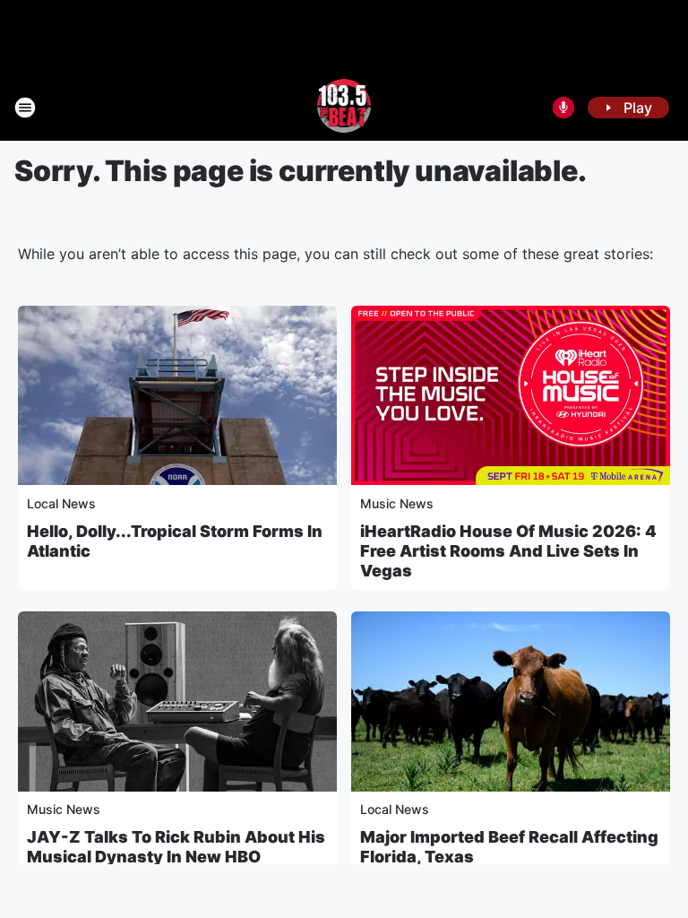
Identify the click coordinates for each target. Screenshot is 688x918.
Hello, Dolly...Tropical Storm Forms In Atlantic (174, 541)
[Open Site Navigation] (25, 107)
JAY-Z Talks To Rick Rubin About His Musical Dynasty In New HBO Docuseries (176, 856)
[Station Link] (344, 107)
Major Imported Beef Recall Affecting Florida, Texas (509, 846)
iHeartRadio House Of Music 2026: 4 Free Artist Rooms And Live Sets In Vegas (508, 551)
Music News (397, 503)
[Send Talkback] (563, 107)
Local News (61, 503)
